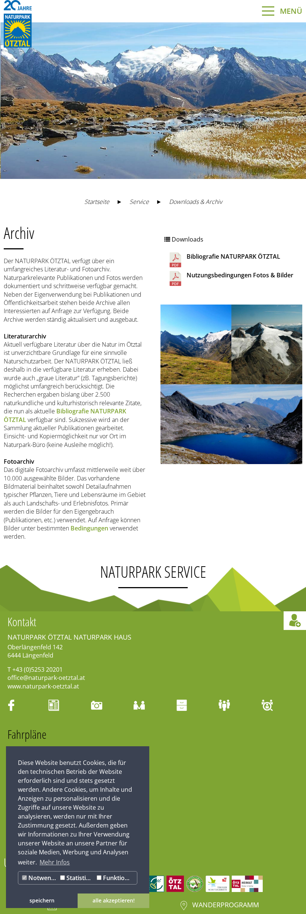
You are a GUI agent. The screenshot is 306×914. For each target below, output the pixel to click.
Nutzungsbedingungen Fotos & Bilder (240, 275)
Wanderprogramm (225, 905)
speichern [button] (41, 900)
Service (139, 202)
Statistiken (80, 878)
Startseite (96, 202)
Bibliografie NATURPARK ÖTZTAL (233, 256)
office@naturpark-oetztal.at (46, 678)
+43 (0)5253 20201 (37, 669)
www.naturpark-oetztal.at (43, 686)
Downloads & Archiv (195, 202)
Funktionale (119, 878)
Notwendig (42, 878)
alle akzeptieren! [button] (114, 900)
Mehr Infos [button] (55, 862)
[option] (153, 100)
